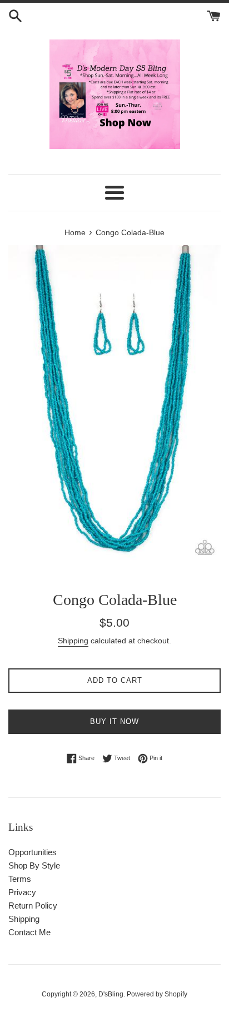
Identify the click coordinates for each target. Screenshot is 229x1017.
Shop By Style (34, 865)
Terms (19, 879)
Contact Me (29, 932)
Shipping (73, 640)
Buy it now (114, 721)
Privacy (22, 892)
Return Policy (32, 905)
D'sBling (110, 994)
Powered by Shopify (157, 994)
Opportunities (32, 852)
